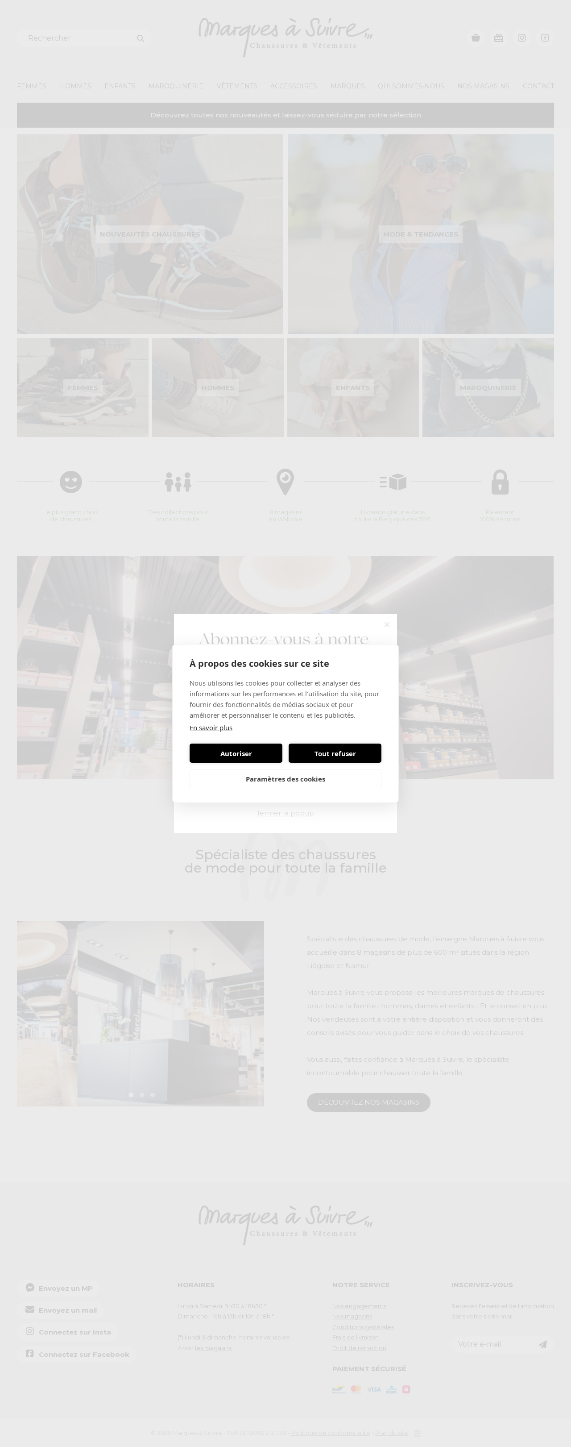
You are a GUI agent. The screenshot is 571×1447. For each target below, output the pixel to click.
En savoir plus (211, 727)
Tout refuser (335, 753)
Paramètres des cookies (285, 778)
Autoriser (236, 753)
